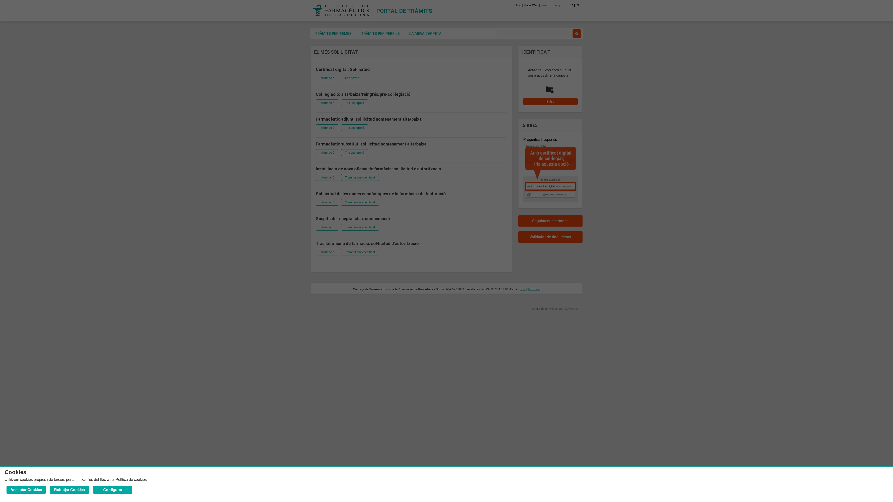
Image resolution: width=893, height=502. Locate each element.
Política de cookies (131, 480)
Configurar (112, 490)
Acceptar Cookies (26, 490)
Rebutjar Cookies (69, 490)
